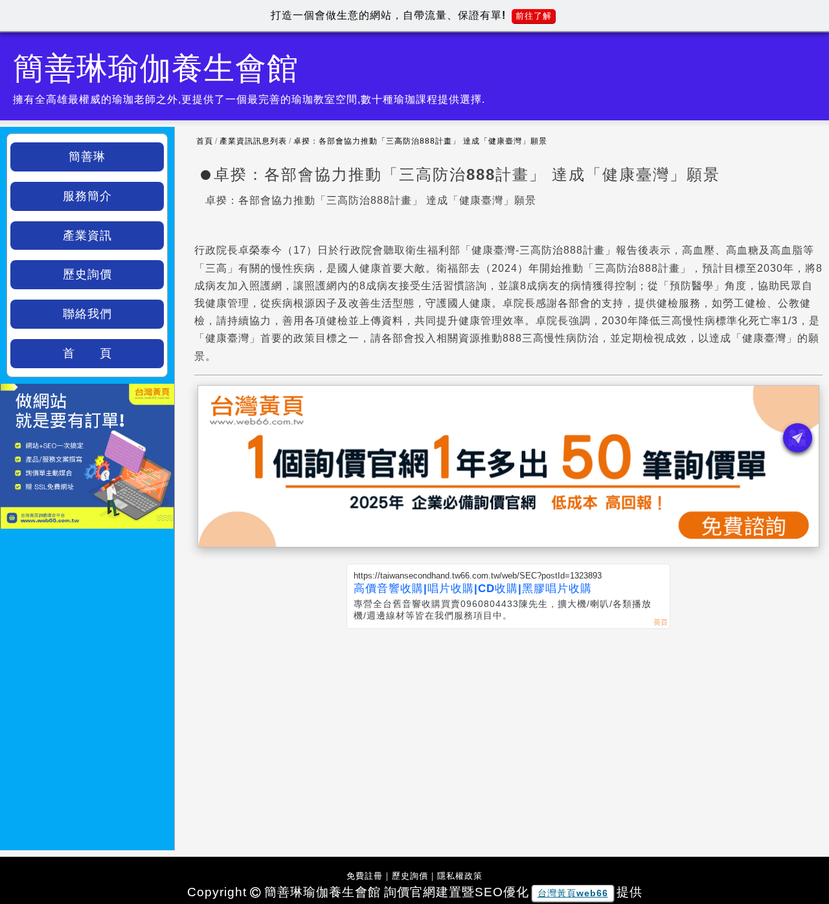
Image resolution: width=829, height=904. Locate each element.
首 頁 (87, 353)
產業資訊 (87, 235)
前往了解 (534, 16)
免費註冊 (364, 876)
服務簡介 (87, 196)
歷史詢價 (87, 274)
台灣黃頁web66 (573, 893)
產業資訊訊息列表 (253, 141)
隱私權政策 (460, 876)
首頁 (204, 141)
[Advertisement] (508, 726)
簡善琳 (87, 156)
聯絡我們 (87, 313)
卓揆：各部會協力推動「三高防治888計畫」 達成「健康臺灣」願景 (420, 141)
